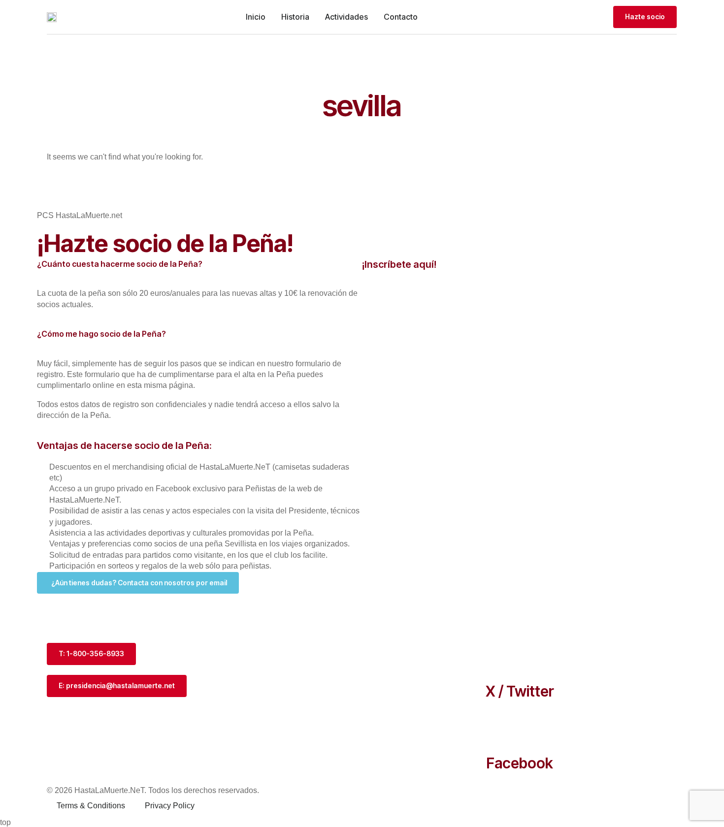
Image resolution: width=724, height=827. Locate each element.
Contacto (401, 17)
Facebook (519, 763)
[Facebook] (519, 727)
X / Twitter (520, 691)
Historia (295, 17)
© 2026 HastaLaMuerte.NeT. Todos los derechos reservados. (153, 790)
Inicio (255, 17)
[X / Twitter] (519, 655)
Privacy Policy (170, 805)
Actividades (346, 17)
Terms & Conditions (91, 805)
